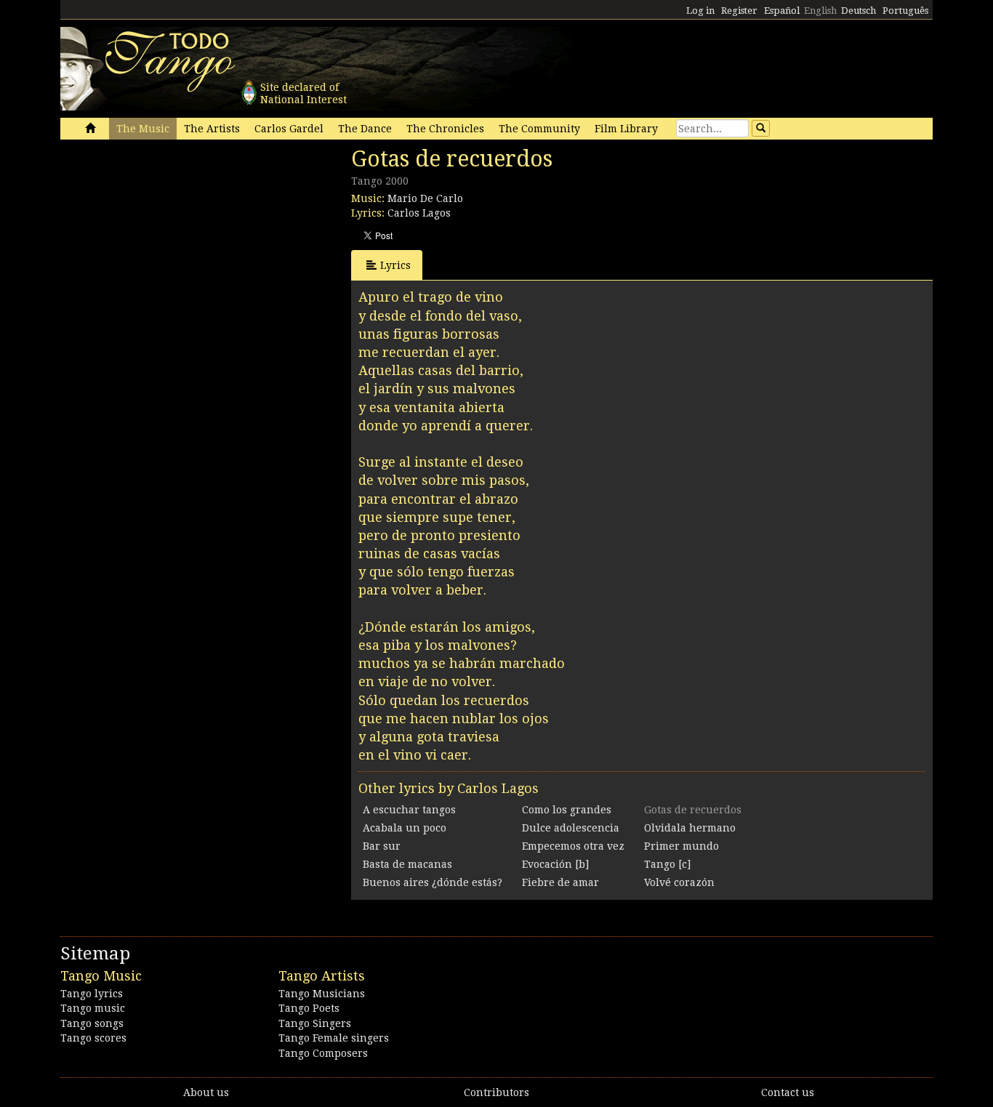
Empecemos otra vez (573, 846)
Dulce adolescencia (570, 828)
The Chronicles (445, 128)
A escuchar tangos (409, 810)
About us (206, 1092)
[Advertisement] (169, 246)
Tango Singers (314, 1023)
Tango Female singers (333, 1038)
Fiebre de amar (560, 882)
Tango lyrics (91, 993)
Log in (700, 10)
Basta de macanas (407, 864)
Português (905, 10)
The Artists (212, 128)
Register (739, 10)
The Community (539, 128)
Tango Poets (308, 1008)
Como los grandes (566, 810)
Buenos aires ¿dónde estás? (432, 882)
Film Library (626, 128)
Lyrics (395, 265)
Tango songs (92, 1023)
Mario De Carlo (425, 198)
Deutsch (858, 10)
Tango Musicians (321, 993)
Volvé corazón (679, 882)
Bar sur (382, 846)
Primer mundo (681, 846)
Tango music (92, 1008)
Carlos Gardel (288, 128)
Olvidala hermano (690, 828)
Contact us (787, 1092)
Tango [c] (667, 864)
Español (782, 10)
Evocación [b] (555, 864)
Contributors (496, 1092)
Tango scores (93, 1038)
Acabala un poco (404, 828)
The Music (142, 128)
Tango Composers (323, 1053)
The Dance (365, 128)
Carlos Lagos (419, 213)
